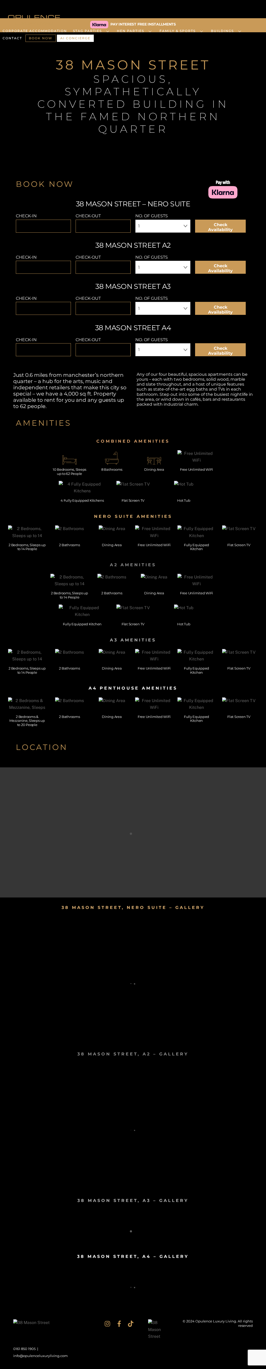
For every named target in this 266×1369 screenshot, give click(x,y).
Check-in (26, 215)
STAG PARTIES (87, 31)
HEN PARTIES (130, 31)
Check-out (88, 215)
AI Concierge (75, 38)
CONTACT (12, 38)
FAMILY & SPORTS (177, 31)
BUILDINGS (222, 31)
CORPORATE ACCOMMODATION (35, 31)
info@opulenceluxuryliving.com (40, 1356)
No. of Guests (151, 215)
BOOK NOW (40, 38)
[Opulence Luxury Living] (34, 22)
